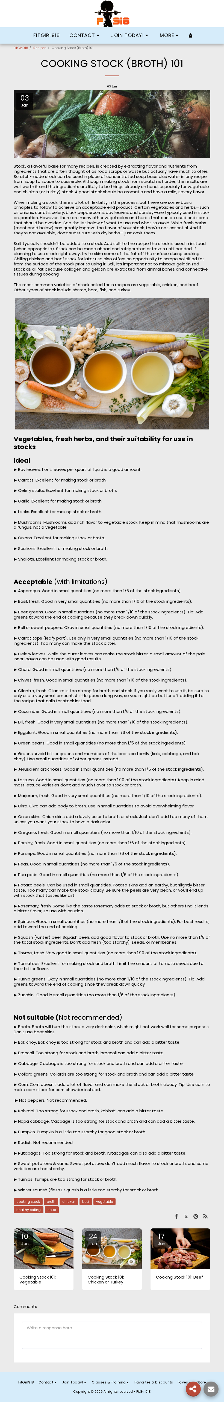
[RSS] (206, 1216)
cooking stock (28, 1201)
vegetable (104, 1201)
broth (51, 1201)
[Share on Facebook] (176, 1216)
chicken (68, 1201)
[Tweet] (186, 1216)
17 (161, 1239)
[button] (85, 35)
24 (93, 1239)
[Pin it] (196, 1216)
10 (25, 1239)
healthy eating (28, 1209)
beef (85, 1201)
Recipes (39, 48)
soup (52, 1209)
